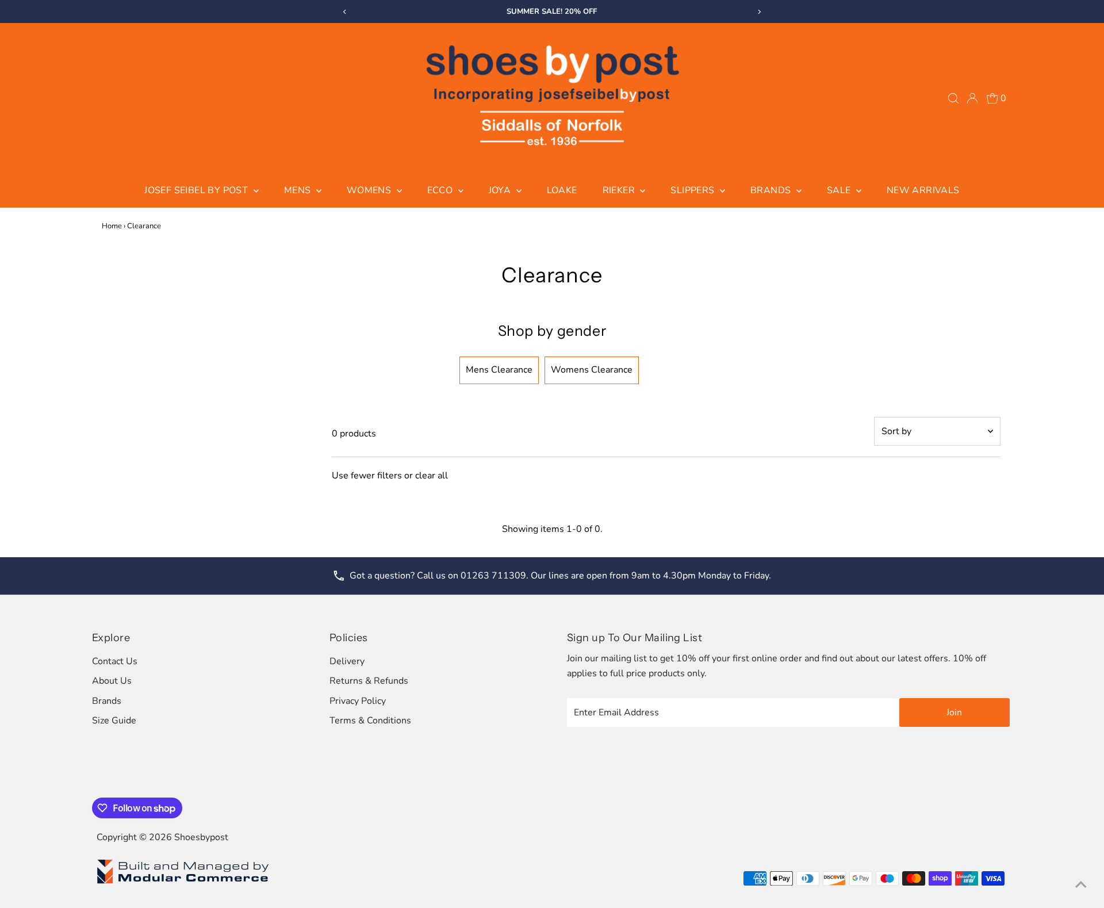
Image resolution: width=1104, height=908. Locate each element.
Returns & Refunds (368, 681)
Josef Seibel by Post (197, 190)
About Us (112, 681)
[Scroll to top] (1081, 884)
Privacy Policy (357, 701)
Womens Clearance (591, 369)
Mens (298, 190)
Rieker (620, 190)
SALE (840, 190)
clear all (431, 475)
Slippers (693, 190)
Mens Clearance (499, 369)
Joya (501, 190)
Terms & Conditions (370, 720)
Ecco (441, 190)
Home (112, 226)
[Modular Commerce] (183, 882)
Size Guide (114, 720)
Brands (771, 190)
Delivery (347, 661)
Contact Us (114, 661)
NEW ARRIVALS (923, 190)
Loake (562, 190)
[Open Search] (953, 98)
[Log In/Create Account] (972, 98)
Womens (370, 190)
